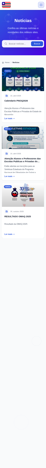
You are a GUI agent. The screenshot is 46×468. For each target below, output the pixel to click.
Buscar (37, 44)
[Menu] (41, 5)
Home (7, 62)
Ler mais (8, 118)
